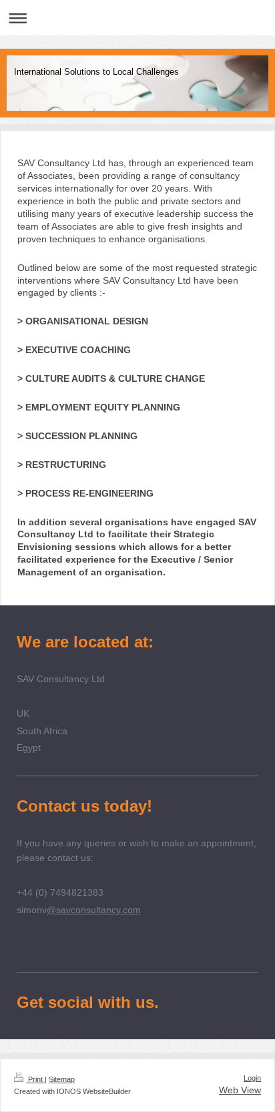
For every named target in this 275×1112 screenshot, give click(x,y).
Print (35, 1079)
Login (252, 1078)
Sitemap (62, 1079)
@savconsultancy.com (94, 909)
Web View (240, 1090)
